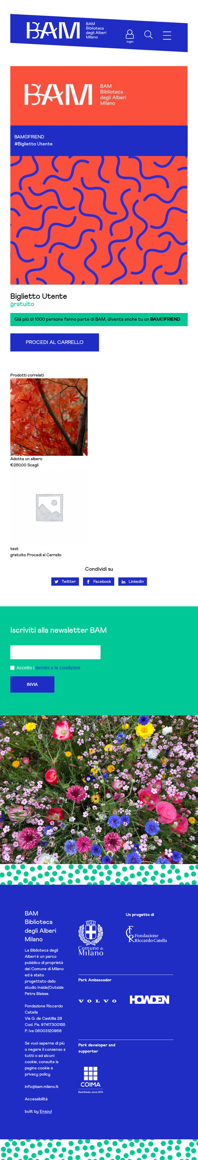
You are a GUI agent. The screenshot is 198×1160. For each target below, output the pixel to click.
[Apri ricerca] (148, 34)
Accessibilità (36, 1099)
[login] (130, 34)
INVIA (32, 684)
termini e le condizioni (58, 667)
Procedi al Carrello (55, 342)
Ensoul (46, 1111)
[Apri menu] (167, 36)
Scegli (32, 465)
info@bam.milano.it (42, 1087)
